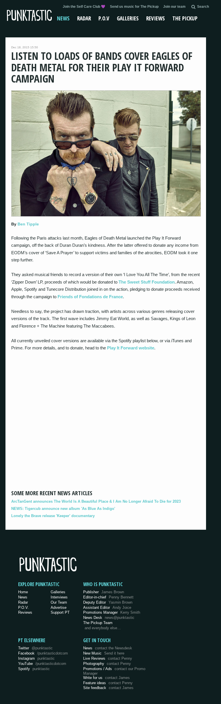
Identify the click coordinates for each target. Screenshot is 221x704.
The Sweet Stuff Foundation (147, 282)
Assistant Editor (107, 607)
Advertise (58, 607)
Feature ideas (108, 683)
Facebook (43, 653)
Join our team (174, 7)
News (63, 18)
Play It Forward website (130, 347)
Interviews (59, 597)
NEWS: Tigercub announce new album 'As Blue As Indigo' (63, 508)
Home (23, 592)
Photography (107, 663)
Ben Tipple (28, 224)
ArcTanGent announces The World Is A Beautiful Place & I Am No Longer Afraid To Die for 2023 (96, 501)
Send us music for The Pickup (134, 7)
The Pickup (184, 18)
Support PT (60, 612)
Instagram (36, 658)
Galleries (128, 18)
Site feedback (108, 688)
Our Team (59, 602)
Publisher (103, 592)
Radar (84, 18)
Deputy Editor (107, 602)
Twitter (35, 648)
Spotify (34, 669)
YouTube (42, 663)
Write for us (106, 678)
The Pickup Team (98, 623)
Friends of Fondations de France (90, 296)
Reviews (155, 18)
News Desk (108, 617)
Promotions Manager (111, 612)
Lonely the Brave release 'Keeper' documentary (53, 516)
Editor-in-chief (108, 597)
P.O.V (103, 18)
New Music (103, 653)
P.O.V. (23, 607)
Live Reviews (107, 658)
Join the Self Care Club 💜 (84, 7)
